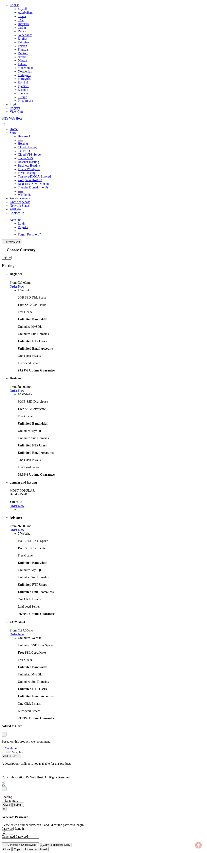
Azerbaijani (25, 12)
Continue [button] (11, 748)
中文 (21, 20)
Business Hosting (29, 165)
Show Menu (12, 241)
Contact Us (17, 213)
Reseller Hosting (28, 162)
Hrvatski (23, 24)
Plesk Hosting (27, 172)
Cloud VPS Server (30, 154)
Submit (18, 804)
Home (14, 129)
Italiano (22, 64)
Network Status (20, 205)
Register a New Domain (33, 183)
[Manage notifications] (198, 845)
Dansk (22, 31)
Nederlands (25, 35)
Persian (22, 46)
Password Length (13, 828)
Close (6, 804)
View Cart (16, 111)
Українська (25, 100)
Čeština (22, 27)
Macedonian (26, 68)
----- (20, 140)
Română (23, 82)
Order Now (17, 286)
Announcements (20, 198)
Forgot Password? (29, 234)
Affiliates (15, 209)
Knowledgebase (20, 202)
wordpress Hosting (30, 180)
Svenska (23, 93)
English (14, 5)
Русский (23, 86)
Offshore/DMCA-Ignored (34, 176)
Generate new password (21, 844)
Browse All (25, 136)
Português (24, 75)
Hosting (23, 143)
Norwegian (25, 71)
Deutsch (23, 53)
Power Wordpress (29, 169)
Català (22, 16)
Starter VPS (25, 158)
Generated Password (15, 836)
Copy (66, 844)
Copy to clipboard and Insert (30, 849)
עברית (22, 57)
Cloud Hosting (27, 147)
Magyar (23, 60)
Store (14, 132)
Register (15, 108)
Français (23, 49)
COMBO (24, 151)
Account (16, 220)
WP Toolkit (25, 194)
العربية (22, 9)
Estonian (23, 42)
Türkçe (22, 97)
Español (23, 89)
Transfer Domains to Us (33, 187)
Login (13, 104)
